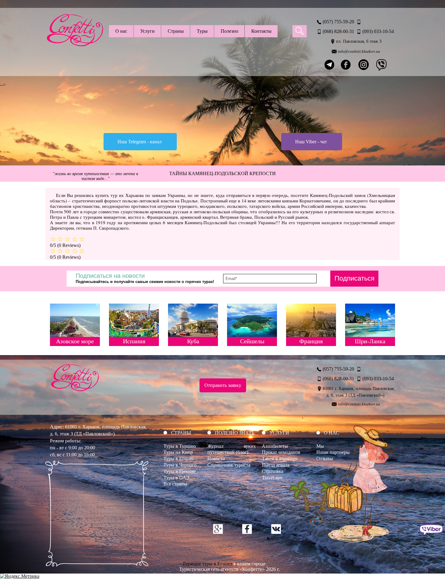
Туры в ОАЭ (176, 477)
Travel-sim (272, 477)
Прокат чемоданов (281, 452)
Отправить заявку (222, 385)
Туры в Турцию (179, 446)
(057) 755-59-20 (338, 21)
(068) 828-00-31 (338, 31)
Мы (320, 446)
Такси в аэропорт (280, 458)
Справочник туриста (228, 465)
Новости (216, 458)
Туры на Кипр (178, 452)
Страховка (272, 471)
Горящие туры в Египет (207, 563)
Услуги (147, 31)
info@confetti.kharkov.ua (359, 51)
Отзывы (324, 458)
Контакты (261, 31)
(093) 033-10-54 (378, 31)
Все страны (175, 483)
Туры (202, 31)
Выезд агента (275, 465)
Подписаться (354, 278)
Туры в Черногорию (184, 465)
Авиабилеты (275, 446)
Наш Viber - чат (311, 141)
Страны (176, 31)
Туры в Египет (178, 458)
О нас (121, 31)
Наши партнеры (333, 452)
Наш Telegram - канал (139, 141)
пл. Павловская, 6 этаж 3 (358, 41)
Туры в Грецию (179, 471)
